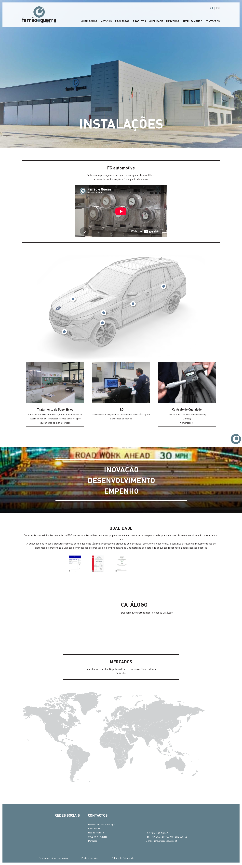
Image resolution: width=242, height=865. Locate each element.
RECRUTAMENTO (192, 21)
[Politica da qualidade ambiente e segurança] (167, 564)
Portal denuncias (89, 858)
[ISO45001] (144, 564)
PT (211, 8)
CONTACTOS (212, 21)
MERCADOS (172, 21)
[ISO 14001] (98, 564)
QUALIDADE (156, 21)
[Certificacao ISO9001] (75, 564)
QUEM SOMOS (89, 21)
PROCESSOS (122, 21)
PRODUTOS (139, 21)
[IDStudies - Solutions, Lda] (197, 858)
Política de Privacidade (122, 858)
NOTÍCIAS (106, 21)
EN (218, 8)
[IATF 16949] (121, 564)
